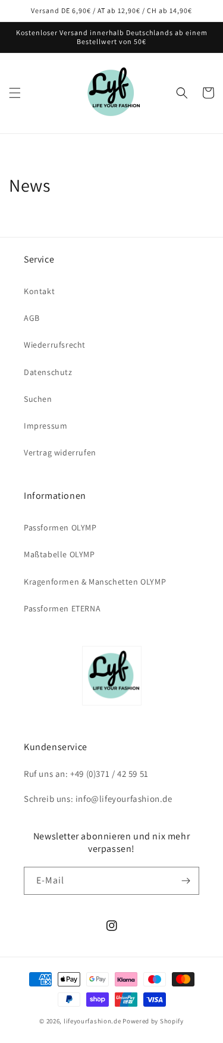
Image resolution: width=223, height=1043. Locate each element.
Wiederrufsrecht (55, 344)
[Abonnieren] (185, 881)
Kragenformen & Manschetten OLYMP (95, 581)
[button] (15, 93)
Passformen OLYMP (60, 527)
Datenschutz (48, 372)
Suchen (38, 399)
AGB (32, 318)
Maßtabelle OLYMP (59, 554)
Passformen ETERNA (62, 608)
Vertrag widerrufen (60, 452)
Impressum (45, 425)
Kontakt (39, 291)
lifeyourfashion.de (92, 1021)
